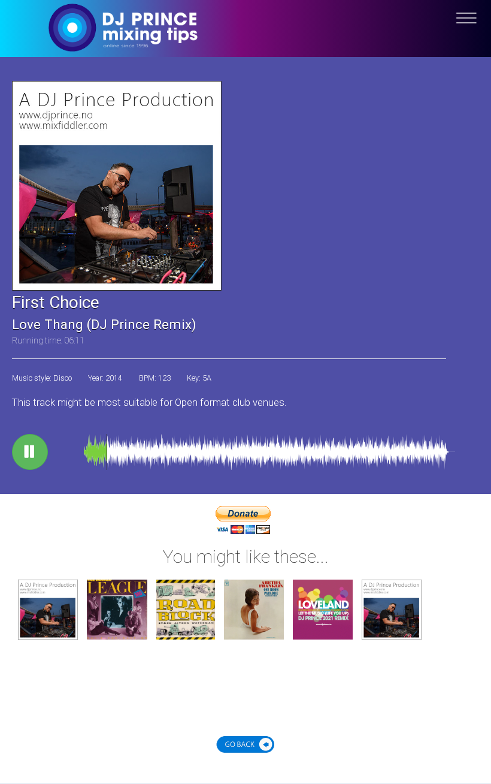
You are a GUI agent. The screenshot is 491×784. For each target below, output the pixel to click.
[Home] (245, 37)
